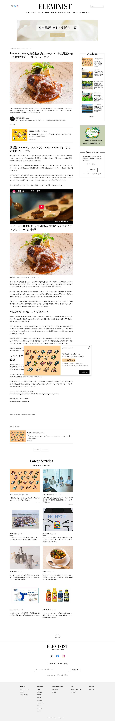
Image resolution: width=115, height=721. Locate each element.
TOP (11, 48)
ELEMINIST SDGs (24, 694)
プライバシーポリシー (76, 689)
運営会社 (22, 692)
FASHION (34, 12)
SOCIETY (75, 12)
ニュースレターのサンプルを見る (92, 174)
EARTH (69, 12)
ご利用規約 (73, 692)
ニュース (29, 48)
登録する (92, 169)
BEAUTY (40, 12)
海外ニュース (100, 81)
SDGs (87, 12)
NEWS (27, 12)
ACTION (82, 12)
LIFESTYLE (54, 12)
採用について (92, 689)
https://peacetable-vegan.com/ (19, 401)
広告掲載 (54, 692)
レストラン (45, 449)
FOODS (47, 12)
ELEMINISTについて (24, 689)
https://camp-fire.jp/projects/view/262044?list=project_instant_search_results (34, 394)
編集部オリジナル (100, 59)
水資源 (99, 104)
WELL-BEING (62, 12)
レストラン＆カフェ (22, 48)
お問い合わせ (55, 689)
